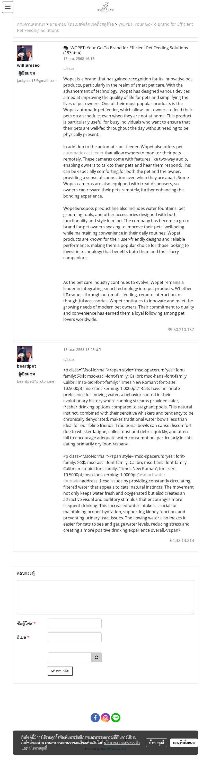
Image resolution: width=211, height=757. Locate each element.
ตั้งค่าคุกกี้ (156, 742)
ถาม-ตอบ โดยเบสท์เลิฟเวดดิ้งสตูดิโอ (82, 24)
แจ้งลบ (69, 68)
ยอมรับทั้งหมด (184, 742)
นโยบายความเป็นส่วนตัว (122, 742)
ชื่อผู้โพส (26, 623)
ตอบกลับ (62, 671)
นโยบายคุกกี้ (38, 748)
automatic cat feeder (83, 153)
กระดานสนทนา (31, 24)
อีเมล (23, 637)
